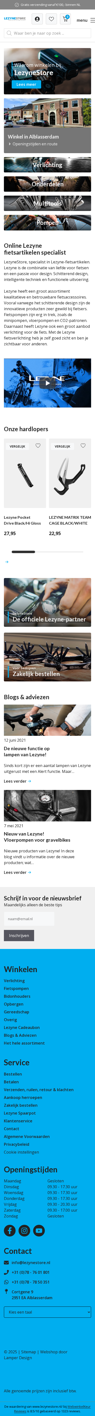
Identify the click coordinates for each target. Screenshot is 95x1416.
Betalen (11, 1082)
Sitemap (28, 1352)
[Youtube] (39, 1231)
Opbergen (13, 1004)
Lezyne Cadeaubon (22, 1027)
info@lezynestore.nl (31, 1262)
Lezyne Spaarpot (20, 1113)
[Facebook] (10, 1231)
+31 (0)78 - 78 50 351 (31, 1282)
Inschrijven (19, 935)
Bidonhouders (17, 996)
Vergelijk (17, 446)
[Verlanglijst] (37, 18)
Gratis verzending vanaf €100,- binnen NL (50, 4)
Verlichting (14, 980)
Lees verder (15, 781)
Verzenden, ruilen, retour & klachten (39, 1089)
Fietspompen (16, 988)
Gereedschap (16, 1012)
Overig (10, 1019)
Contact (11, 1128)
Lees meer (26, 84)
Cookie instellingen (21, 1152)
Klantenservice (18, 1121)
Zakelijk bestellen (21, 1105)
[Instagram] (24, 1231)
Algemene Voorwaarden (27, 1136)
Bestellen (13, 1074)
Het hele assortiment (24, 1043)
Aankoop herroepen (23, 1097)
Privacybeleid (16, 1144)
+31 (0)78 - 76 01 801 (31, 1272)
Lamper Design (18, 1357)
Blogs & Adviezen (20, 1035)
